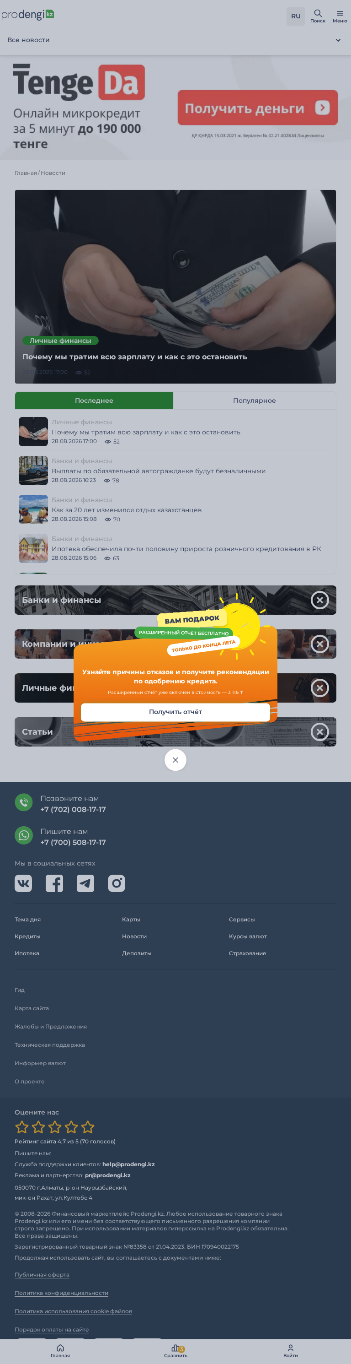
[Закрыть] (175, 760)
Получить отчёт (175, 712)
